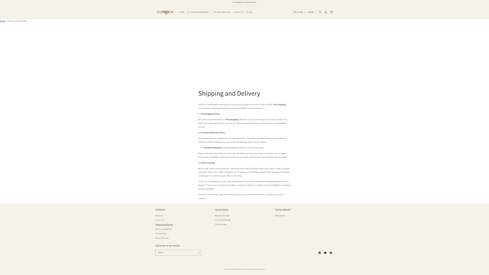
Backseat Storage (222, 215)
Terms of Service (162, 238)
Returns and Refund (163, 229)
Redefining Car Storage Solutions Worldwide (250, 269)
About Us (159, 215)
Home (2, 21)
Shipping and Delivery (17, 21)
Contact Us (159, 220)
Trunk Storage (221, 224)
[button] (199, 12)
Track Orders (280, 215)
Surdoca (232, 269)
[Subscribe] (198, 253)
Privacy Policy (160, 233)
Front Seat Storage (223, 220)
